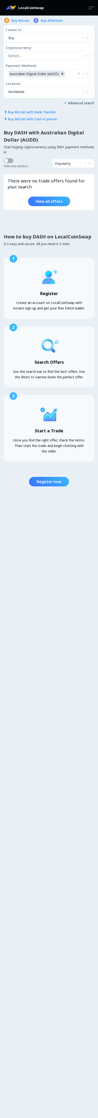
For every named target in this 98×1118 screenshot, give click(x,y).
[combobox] (8, 56)
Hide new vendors (16, 166)
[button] (62, 74)
